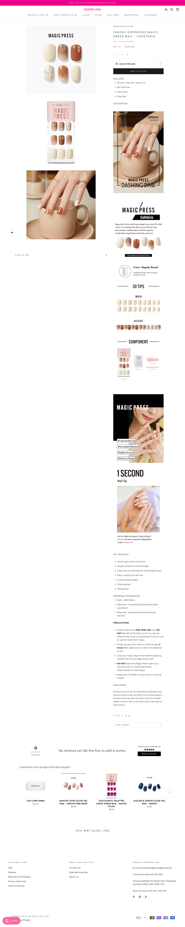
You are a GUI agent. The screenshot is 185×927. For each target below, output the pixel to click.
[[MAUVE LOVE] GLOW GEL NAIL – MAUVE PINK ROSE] (73, 785)
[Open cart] (177, 9)
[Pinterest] (129, 715)
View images (122, 725)
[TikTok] (146, 896)
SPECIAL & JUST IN (38, 15)
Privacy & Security (17, 881)
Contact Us (74, 868)
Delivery (12, 872)
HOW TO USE (22, 255)
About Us (74, 877)
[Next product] (169, 792)
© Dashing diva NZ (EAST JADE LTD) (29, 916)
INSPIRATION (131, 15)
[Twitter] (126, 715)
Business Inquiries (78, 872)
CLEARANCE (150, 15)
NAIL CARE (113, 15)
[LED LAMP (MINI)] (35, 785)
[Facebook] (122, 715)
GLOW (98, 15)
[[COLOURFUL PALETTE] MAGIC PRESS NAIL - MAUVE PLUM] (111, 785)
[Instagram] (140, 896)
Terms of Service (16, 886)
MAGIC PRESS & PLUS (65, 15)
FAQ (10, 868)
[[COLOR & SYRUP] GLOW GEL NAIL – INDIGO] (149, 785)
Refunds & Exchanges (19, 877)
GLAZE (86, 15)
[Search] (172, 9)
